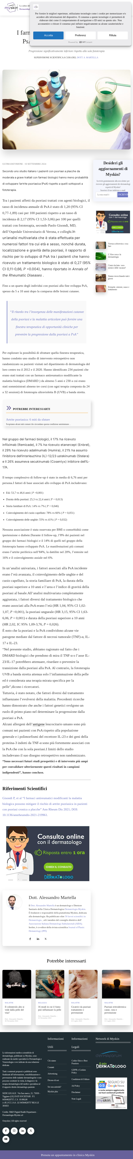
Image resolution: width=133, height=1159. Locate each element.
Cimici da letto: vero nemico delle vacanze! (117, 266)
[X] (45, 938)
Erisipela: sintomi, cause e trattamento (118, 288)
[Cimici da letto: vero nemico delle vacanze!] (101, 267)
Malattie (9, 1003)
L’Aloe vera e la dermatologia (114, 255)
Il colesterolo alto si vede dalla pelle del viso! (14, 1010)
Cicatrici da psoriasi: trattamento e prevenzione (81, 1010)
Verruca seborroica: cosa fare (118, 245)
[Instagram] (14, 1130)
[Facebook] (30, 938)
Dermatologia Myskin (75, 909)
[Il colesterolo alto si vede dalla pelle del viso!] (16, 984)
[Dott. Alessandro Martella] (15, 918)
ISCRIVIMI (123, 194)
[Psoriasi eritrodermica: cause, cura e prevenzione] (116, 984)
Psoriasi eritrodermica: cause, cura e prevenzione (115, 1010)
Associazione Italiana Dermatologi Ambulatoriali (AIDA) (55, 923)
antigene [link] (39, 724)
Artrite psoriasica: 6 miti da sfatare (28, 419)
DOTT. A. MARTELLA (87, 57)
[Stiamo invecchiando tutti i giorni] (101, 277)
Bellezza (42, 1003)
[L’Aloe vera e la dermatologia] (101, 256)
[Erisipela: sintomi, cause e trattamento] (101, 288)
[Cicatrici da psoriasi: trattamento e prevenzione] (83, 984)
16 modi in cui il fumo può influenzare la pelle (49, 1008)
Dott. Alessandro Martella (52, 897)
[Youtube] (5, 1139)
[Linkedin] (38, 938)
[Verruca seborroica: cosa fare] (101, 245)
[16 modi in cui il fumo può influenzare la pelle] (50, 984)
